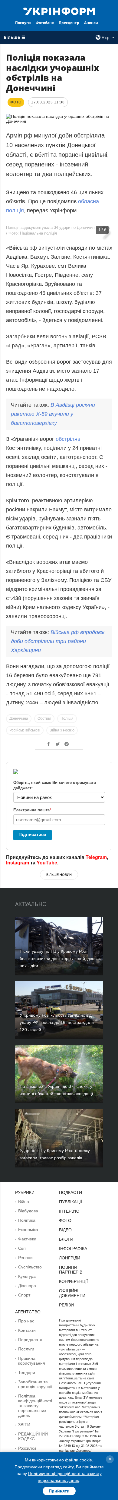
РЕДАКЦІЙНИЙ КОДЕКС (33, 1436)
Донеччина (18, 718)
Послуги (23, 22)
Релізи (66, 1305)
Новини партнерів (70, 1269)
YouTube (47, 862)
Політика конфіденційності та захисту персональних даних (35, 1406)
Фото (65, 1220)
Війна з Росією (62, 730)
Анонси (91, 22)
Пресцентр (69, 22)
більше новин (59, 874)
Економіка (28, 1229)
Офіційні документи (72, 1293)
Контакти (27, 1330)
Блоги (66, 1239)
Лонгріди (69, 1257)
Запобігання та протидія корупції (35, 1384)
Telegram (96, 857)
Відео (65, 1229)
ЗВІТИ (24, 1424)
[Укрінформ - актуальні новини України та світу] (59, 11)
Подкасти (70, 1192)
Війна (23, 1201)
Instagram (17, 862)
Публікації (70, 1201)
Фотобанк (45, 22)
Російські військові (24, 730)
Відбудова (28, 1210)
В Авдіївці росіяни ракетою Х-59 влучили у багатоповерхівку (53, 414)
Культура (27, 1276)
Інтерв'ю (69, 1211)
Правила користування (31, 1361)
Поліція (67, 718)
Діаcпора (27, 1285)
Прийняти (59, 1491)
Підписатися (32, 834)
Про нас (26, 1320)
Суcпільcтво (30, 1267)
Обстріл (44, 718)
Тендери (26, 1372)
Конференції (73, 1281)
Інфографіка (73, 1248)
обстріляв (68, 439)
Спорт (24, 1295)
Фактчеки (27, 1238)
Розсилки (27, 1448)
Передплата (30, 1339)
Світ (22, 1248)
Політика (26, 1220)
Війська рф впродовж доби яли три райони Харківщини (57, 641)
